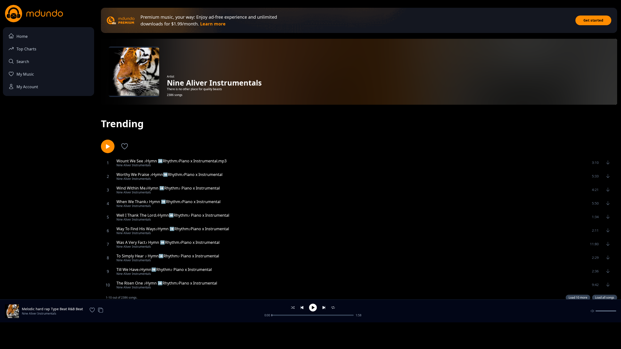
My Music (25, 74)
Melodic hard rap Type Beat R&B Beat (52, 309)
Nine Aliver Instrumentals (39, 313)
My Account (27, 86)
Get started (593, 20)
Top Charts (26, 49)
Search (22, 61)
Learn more (213, 24)
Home (22, 36)
